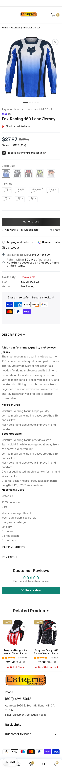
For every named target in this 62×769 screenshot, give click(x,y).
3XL (32, 198)
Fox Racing (28, 286)
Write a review (31, 590)
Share (56, 229)
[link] (23, 627)
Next (56, 644)
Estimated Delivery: (19, 254)
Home (5, 27)
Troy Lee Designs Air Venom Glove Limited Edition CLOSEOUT (15, 652)
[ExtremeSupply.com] (28, 15)
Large (52, 189)
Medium (36, 189)
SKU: (4, 281)
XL (6, 198)
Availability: (9, 277)
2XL (20, 198)
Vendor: (6, 286)
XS (6, 189)
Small (20, 189)
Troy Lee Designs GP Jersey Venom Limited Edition (46, 652)
